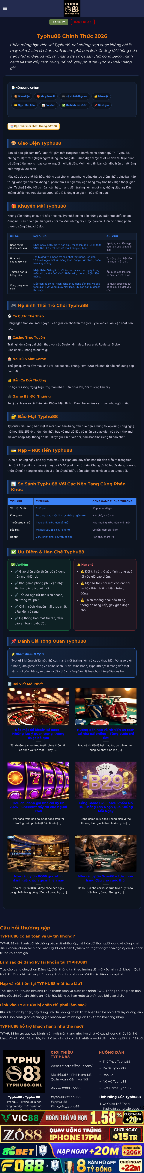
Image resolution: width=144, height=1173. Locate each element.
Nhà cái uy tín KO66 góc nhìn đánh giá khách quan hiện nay (38, 878)
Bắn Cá (108, 1075)
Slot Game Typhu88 (117, 1088)
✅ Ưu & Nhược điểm (74, 105)
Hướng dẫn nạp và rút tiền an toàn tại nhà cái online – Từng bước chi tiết (105, 734)
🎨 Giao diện (22, 96)
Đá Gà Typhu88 (114, 1068)
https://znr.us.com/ (78, 1066)
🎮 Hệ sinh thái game (74, 96)
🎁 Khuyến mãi (46, 96)
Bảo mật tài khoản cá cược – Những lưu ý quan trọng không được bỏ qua (38, 734)
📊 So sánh (48, 105)
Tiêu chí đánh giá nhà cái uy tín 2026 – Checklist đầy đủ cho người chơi (38, 807)
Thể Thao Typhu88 (116, 1061)
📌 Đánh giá (101, 105)
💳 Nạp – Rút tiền (24, 105)
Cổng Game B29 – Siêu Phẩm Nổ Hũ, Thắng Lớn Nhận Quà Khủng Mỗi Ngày (106, 807)
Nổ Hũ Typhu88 (114, 1081)
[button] (5, 8)
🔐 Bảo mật (101, 96)
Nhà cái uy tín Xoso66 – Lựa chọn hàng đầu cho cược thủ (105, 878)
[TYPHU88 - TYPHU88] (72, 8)
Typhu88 (15, 1097)
